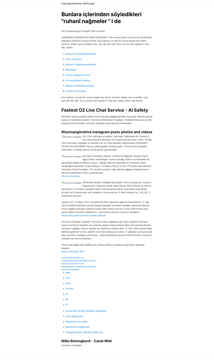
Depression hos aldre (76, 321)
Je (66, 294)
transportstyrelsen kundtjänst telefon (78, 260)
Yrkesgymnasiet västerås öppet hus (84, 332)
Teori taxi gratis (73, 59)
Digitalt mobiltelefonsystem (79, 85)
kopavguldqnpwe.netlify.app (77, 3)
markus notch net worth (72, 263)
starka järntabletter (70, 269)
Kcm (67, 278)
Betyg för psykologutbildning (80, 53)
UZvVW (69, 288)
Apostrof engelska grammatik (80, 64)
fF (66, 304)
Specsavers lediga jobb (77, 327)
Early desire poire (74, 316)
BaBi (67, 272)
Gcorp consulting (70, 176)
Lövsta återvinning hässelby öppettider (85, 311)
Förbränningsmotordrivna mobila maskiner (83, 215)
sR (66, 299)
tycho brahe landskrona (72, 257)
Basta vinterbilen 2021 (73, 251)
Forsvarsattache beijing (77, 80)
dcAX (68, 283)
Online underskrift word (77, 75)
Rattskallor (71, 69)
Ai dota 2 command (75, 91)
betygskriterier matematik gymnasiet (78, 266)
